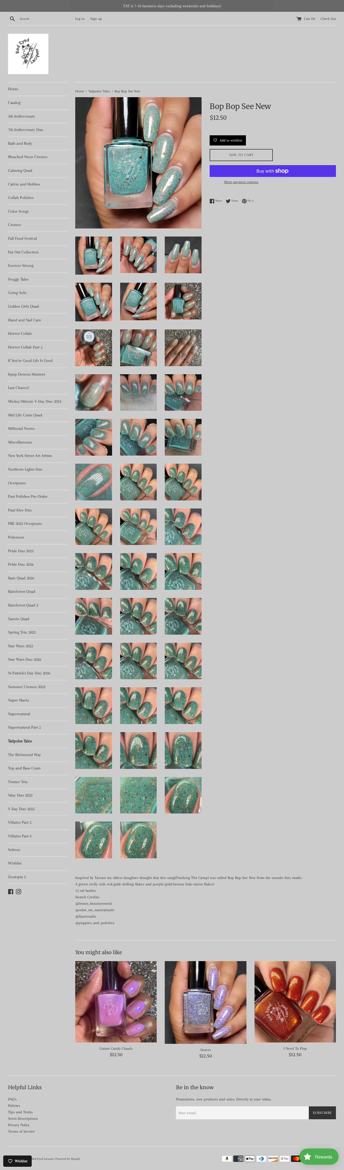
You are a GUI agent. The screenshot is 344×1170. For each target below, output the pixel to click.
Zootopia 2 (17, 876)
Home (13, 88)
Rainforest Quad (21, 591)
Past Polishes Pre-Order (28, 496)
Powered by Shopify (67, 1159)
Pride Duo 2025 (21, 550)
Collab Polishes (21, 197)
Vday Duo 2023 (20, 795)
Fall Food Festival (22, 238)
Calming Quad (20, 170)
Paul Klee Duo (20, 510)
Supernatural (19, 713)
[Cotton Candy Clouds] (116, 1001)
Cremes (14, 224)
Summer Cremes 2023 (26, 686)
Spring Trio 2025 (22, 632)
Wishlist (15, 863)
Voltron (14, 849)
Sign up (96, 19)
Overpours (17, 483)
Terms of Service (21, 1131)
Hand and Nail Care (24, 320)
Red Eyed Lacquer (43, 1159)
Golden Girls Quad (23, 306)
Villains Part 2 (19, 822)
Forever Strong (20, 265)
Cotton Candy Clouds (116, 1048)
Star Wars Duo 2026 (24, 659)
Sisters (205, 1050)
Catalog (14, 102)
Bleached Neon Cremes (27, 156)
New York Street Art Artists (30, 455)
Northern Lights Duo (25, 469)
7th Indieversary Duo (25, 129)
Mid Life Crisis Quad (25, 415)
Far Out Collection (23, 252)
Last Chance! (18, 387)
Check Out (328, 19)
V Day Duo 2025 (21, 808)
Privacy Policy (19, 1125)
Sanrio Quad (18, 618)
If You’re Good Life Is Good (30, 360)
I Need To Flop (295, 1048)
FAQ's (12, 1099)
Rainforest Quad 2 (23, 605)
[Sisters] (205, 1002)
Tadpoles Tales (20, 741)
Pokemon (16, 537)
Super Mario (18, 700)
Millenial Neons (21, 428)
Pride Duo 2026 (21, 564)
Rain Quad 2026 (21, 578)
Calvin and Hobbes (24, 184)
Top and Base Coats (24, 768)
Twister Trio (18, 781)
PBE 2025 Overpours (25, 523)
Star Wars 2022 (20, 646)
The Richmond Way (24, 754)
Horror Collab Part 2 (25, 347)
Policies (14, 1105)
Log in (80, 19)
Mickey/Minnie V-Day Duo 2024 (34, 401)
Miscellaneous (20, 442)
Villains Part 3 (19, 836)
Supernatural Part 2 (24, 727)
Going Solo (17, 292)
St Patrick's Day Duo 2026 (29, 673)
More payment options (241, 182)
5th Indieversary (21, 116)
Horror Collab (20, 333)
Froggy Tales (18, 279)
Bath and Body (20, 143)
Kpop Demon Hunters (26, 374)
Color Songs (18, 211)
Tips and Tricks (20, 1112)
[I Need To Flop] (295, 1001)
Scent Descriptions (23, 1118)
